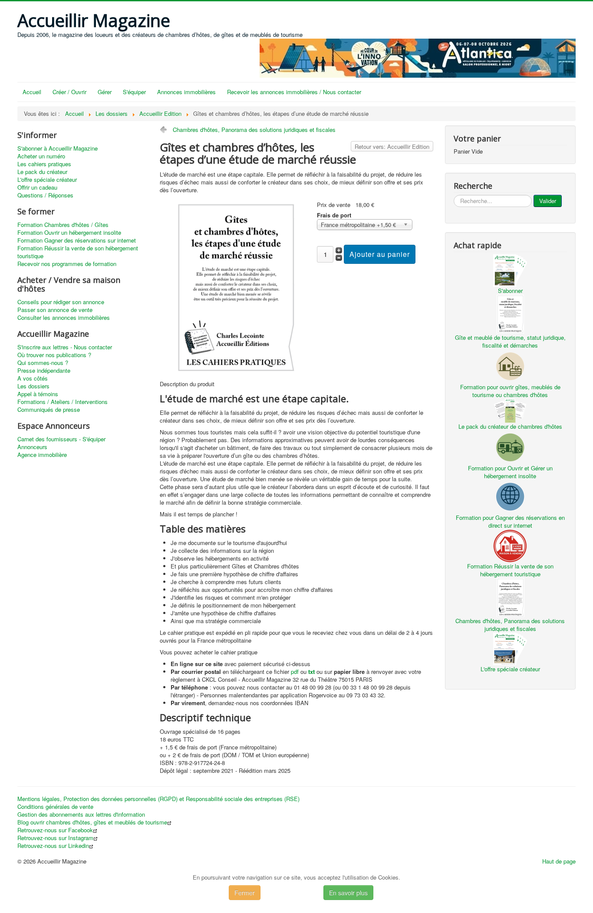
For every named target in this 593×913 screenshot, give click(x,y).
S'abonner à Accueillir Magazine (57, 148)
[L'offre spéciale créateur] (510, 648)
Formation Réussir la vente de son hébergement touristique (77, 252)
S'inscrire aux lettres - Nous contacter (64, 347)
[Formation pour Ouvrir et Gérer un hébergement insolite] (510, 446)
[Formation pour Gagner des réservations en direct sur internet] (510, 496)
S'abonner (510, 290)
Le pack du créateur (42, 172)
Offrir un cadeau (37, 187)
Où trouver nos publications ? (54, 355)
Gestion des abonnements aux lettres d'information (81, 814)
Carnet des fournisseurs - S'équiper (61, 439)
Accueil (32, 92)
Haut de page (559, 861)
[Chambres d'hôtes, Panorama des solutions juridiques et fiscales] (510, 596)
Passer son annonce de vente (54, 310)
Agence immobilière (42, 455)
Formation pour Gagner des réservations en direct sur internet (510, 521)
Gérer (105, 92)
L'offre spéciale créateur (47, 180)
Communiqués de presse (48, 410)
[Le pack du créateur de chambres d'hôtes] (510, 410)
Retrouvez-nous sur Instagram (55, 838)
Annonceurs (32, 447)
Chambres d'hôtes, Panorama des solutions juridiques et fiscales (254, 129)
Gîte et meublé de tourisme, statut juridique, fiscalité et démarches (510, 341)
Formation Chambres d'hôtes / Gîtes (63, 225)
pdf (295, 671)
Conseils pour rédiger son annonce (60, 302)
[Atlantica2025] (418, 57)
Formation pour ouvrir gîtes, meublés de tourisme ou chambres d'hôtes (510, 391)
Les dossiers (33, 386)
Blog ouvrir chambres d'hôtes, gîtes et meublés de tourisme (92, 822)
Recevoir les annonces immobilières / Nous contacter (294, 92)
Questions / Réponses (45, 195)
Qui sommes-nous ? (42, 363)
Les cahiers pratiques (44, 164)
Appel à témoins (37, 394)
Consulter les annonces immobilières (63, 318)
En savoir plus (348, 892)
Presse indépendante (43, 370)
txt (311, 671)
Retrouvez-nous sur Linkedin (53, 846)
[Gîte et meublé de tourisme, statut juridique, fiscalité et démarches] (510, 313)
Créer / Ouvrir (69, 92)
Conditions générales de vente (55, 807)
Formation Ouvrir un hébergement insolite (69, 232)
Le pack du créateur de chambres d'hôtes (510, 426)
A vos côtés (32, 378)
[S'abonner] (510, 270)
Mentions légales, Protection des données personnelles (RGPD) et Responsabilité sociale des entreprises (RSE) (158, 799)
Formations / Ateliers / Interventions (62, 402)
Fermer (244, 892)
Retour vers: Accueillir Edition (392, 146)
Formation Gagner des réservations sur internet (76, 240)
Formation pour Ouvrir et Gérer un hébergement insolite (510, 472)
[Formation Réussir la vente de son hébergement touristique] (510, 545)
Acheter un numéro (41, 156)
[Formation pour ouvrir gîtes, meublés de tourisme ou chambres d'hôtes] (510, 365)
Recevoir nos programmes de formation (66, 264)
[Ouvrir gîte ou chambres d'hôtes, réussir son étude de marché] (235, 286)
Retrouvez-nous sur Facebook (55, 830)
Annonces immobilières (186, 92)
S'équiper (134, 92)
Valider (547, 201)
